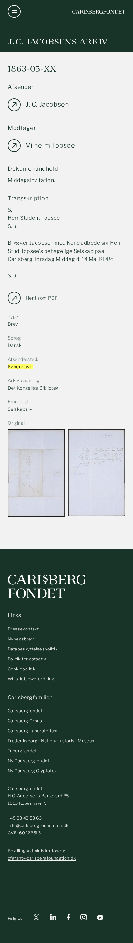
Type (13, 316)
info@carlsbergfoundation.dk (38, 825)
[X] (36, 918)
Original (16, 423)
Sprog (14, 338)
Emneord (18, 401)
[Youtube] (100, 918)
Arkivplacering (24, 380)
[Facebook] (68, 918)
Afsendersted (22, 359)
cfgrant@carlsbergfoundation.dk (42, 858)
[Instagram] (83, 918)
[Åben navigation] (14, 11)
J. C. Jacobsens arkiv (58, 41)
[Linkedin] (53, 918)
